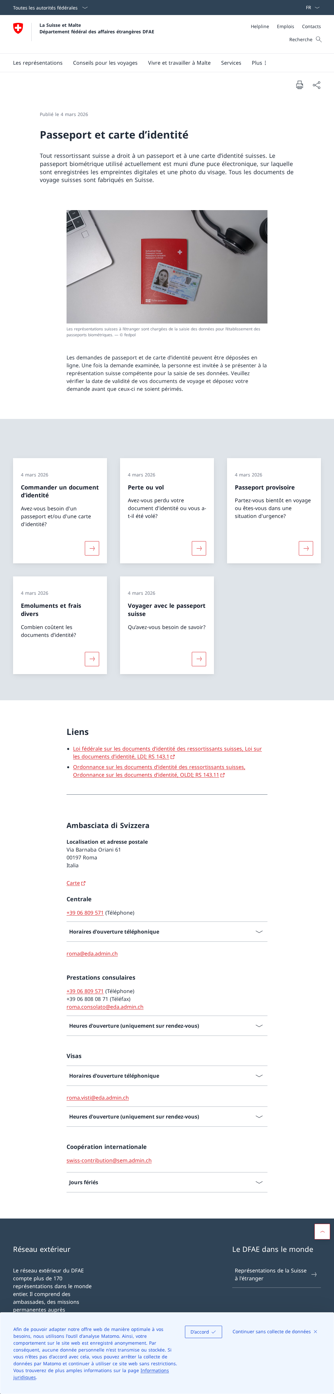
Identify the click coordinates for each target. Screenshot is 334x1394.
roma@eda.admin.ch (92, 953)
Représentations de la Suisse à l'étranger (271, 1274)
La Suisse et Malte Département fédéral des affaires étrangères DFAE (96, 28)
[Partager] (316, 84)
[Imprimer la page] (299, 84)
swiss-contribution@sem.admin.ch (109, 1160)
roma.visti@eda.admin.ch (98, 1097)
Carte (73, 883)
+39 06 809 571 (85, 912)
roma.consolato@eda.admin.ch (105, 1006)
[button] (38, 63)
